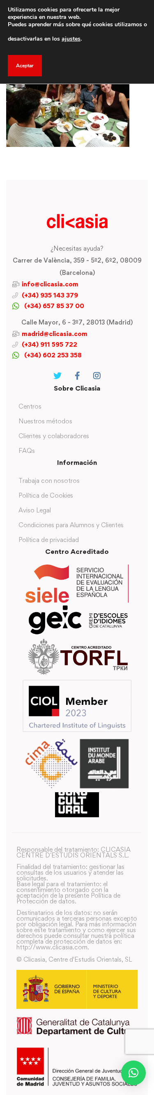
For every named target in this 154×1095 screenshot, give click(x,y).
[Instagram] (97, 376)
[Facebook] (77, 376)
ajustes (71, 39)
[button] (133, 1073)
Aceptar (25, 65)
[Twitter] (57, 376)
